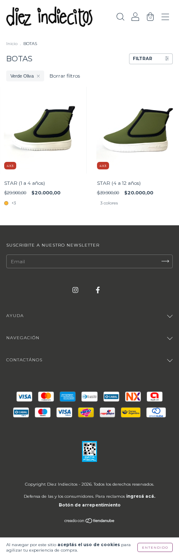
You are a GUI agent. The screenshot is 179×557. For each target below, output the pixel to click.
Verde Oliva (22, 75)
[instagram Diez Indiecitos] (76, 290)
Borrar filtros (65, 76)
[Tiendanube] (90, 522)
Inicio (11, 43)
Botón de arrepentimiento (90, 505)
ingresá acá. (140, 496)
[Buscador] (120, 18)
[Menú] (165, 18)
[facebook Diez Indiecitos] (97, 290)
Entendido (155, 547)
